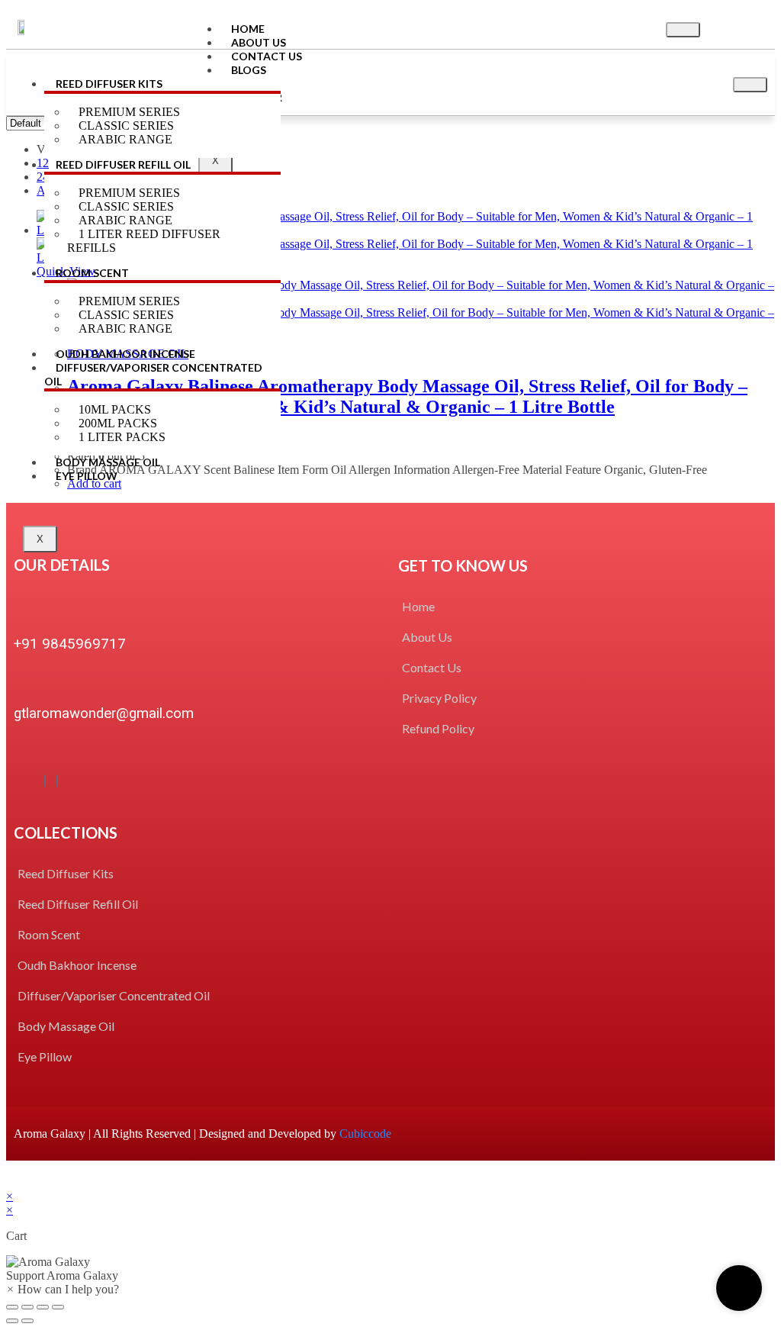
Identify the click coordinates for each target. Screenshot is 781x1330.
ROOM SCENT (92, 272)
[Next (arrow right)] (27, 1321)
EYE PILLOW (86, 475)
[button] (390, 1269)
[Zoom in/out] (58, 1307)
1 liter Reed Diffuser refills (143, 240)
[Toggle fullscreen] (43, 1307)
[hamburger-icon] (683, 29)
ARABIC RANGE (125, 139)
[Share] (27, 1307)
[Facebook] (45, 781)
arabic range (125, 328)
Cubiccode (365, 1133)
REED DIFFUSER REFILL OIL (123, 164)
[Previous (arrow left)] (12, 1321)
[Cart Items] (740, 27)
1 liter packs (122, 436)
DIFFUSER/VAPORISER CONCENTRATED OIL (153, 374)
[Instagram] (57, 781)
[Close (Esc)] (12, 1307)
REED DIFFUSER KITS (109, 83)
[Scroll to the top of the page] (10, 1182)
